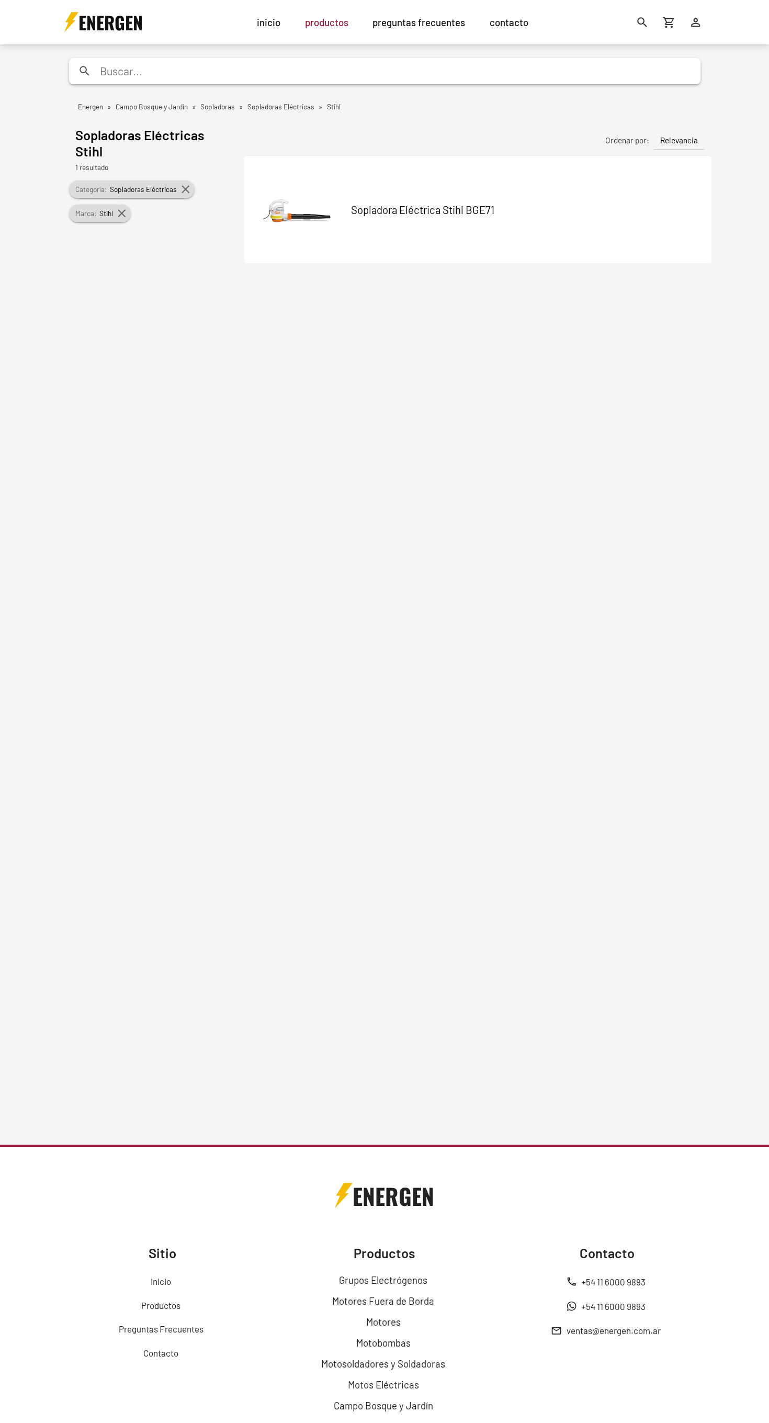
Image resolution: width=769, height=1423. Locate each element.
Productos (160, 1305)
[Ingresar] (696, 22)
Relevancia (679, 140)
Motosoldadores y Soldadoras (383, 1364)
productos (326, 22)
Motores (383, 1322)
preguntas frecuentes (418, 22)
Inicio (161, 1281)
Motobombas (383, 1343)
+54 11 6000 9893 (613, 1282)
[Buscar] (642, 22)
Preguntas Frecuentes (161, 1329)
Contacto (160, 1353)
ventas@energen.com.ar (614, 1330)
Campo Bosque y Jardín (383, 1405)
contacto (509, 22)
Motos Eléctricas (383, 1385)
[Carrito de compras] (669, 22)
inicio (268, 22)
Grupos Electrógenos (383, 1280)
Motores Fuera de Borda (383, 1301)
